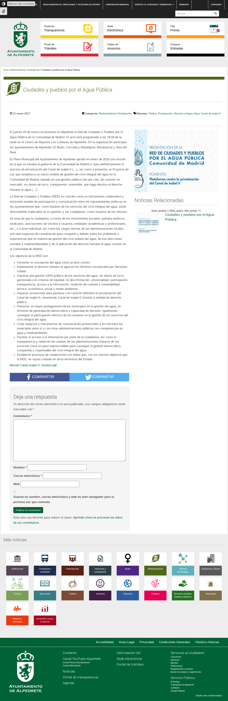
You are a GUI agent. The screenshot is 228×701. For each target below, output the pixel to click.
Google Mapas (178, 691)
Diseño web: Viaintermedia (209, 695)
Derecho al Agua (183, 113)
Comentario (22, 416)
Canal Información (72, 665)
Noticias (69, 671)
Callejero (175, 688)
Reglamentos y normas (182, 669)
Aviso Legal (126, 642)
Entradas (176, 46)
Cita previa (176, 657)
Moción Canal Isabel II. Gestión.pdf (33, 365)
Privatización (165, 113)
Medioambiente (17, 70)
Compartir (43, 377)
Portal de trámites (130, 664)
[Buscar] (215, 14)
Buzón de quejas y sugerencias (186, 672)
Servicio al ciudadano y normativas (153, 5)
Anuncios (113, 46)
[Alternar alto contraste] (3, 3)
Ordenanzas (177, 666)
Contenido (216, 5)
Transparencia (54, 28)
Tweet (71, 113)
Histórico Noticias (207, 642)
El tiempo (175, 682)
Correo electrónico (27, 476)
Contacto (70, 653)
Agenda (68, 683)
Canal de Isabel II (211, 113)
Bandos (174, 663)
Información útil (129, 653)
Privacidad (147, 642)
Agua (197, 113)
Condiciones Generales (174, 642)
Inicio (6, 70)
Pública (153, 113)
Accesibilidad (104, 642)
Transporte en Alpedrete (182, 685)
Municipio (184, 5)
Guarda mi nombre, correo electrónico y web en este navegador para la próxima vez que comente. (63, 499)
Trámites (50, 46)
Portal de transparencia (80, 677)
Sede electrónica (129, 659)
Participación (33, 70)
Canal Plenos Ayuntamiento (76, 662)
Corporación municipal (117, 5)
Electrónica (115, 28)
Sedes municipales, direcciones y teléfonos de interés (71, 5)
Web (16, 484)
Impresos (175, 660)
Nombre (20, 467)
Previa (174, 28)
